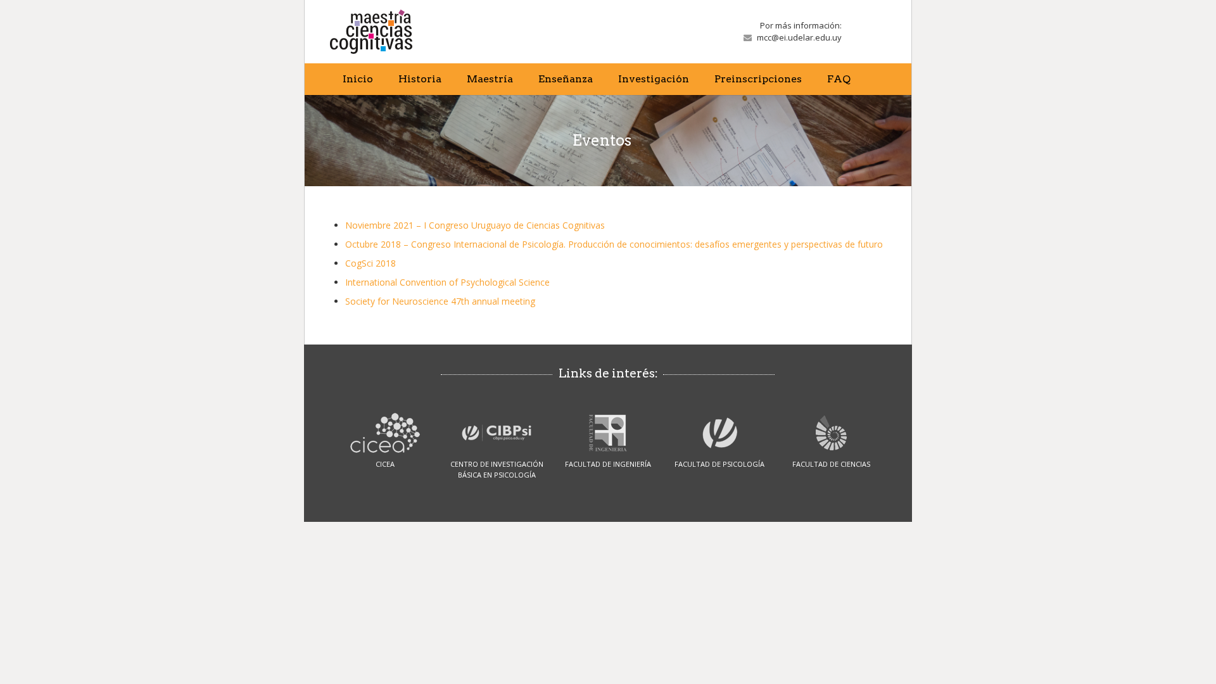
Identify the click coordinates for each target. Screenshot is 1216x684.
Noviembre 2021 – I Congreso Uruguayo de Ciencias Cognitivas (475, 225)
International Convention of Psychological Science (447, 282)
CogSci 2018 (370, 263)
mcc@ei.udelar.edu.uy (799, 37)
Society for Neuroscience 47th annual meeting (440, 301)
